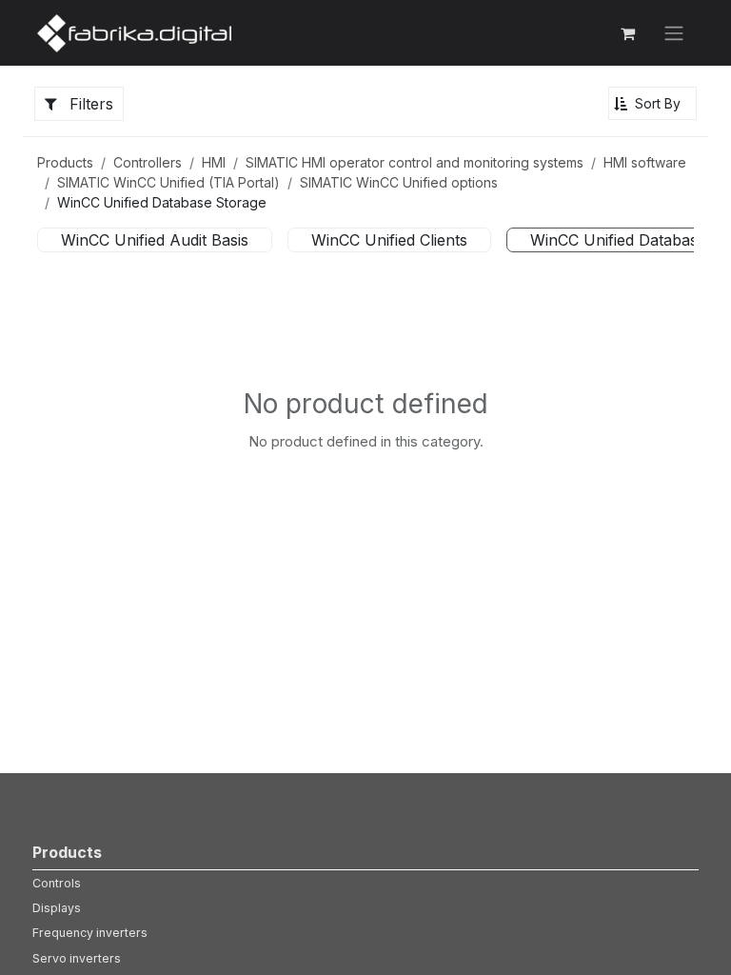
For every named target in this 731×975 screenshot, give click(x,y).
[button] (652, 103)
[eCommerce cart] (627, 33)
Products (65, 162)
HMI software (644, 162)
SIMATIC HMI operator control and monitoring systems (414, 162)
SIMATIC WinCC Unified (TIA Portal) (168, 182)
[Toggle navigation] (674, 33)
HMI (214, 162)
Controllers (147, 162)
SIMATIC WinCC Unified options (399, 182)
